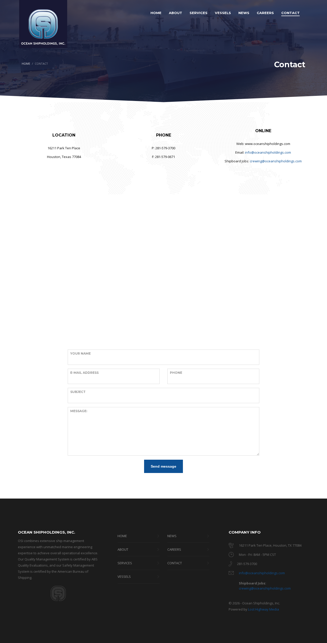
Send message (163, 466)
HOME (26, 63)
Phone (176, 373)
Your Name (80, 353)
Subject (78, 392)
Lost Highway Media (263, 609)
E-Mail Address (84, 373)
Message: (78, 411)
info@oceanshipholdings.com (268, 152)
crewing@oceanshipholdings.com (276, 161)
